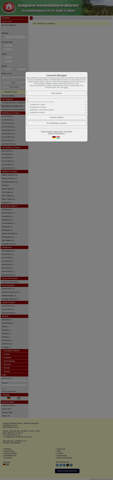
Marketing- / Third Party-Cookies (42, 110)
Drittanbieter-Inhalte (37, 112)
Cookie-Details (46, 131)
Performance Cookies (38, 107)
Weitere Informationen (56, 133)
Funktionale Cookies (37, 104)
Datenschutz (58, 131)
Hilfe (66, 87)
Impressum (68, 131)
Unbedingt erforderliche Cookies (42, 102)
